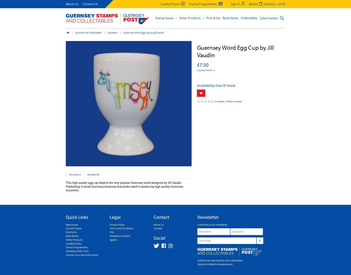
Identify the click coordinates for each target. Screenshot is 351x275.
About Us (72, 4)
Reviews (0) (93, 174)
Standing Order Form (77, 251)
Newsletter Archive (120, 236)
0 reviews (219, 101)
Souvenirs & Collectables (88, 32)
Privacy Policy (117, 224)
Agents (113, 239)
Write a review (234, 101)
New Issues (72, 224)
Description (75, 174)
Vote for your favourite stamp (82, 255)
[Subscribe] (260, 240)
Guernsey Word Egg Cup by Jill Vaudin (144, 32)
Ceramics (113, 32)
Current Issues (74, 228)
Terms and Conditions (122, 228)
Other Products (74, 239)
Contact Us (90, 4)
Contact (158, 228)
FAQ (112, 232)
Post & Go (213, 18)
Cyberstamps (269, 18)
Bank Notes (230, 18)
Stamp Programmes (77, 247)
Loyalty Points (73, 243)
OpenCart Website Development (215, 264)
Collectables (249, 18)
